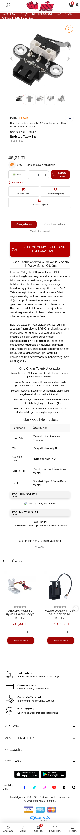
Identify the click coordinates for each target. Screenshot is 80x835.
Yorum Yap (40, 547)
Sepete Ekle (62, 174)
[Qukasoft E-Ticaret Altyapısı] (40, 818)
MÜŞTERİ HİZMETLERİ (20, 738)
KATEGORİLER (14, 749)
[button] (12, 58)
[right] (75, 608)
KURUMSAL (12, 726)
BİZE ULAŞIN (13, 761)
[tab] (24, 224)
